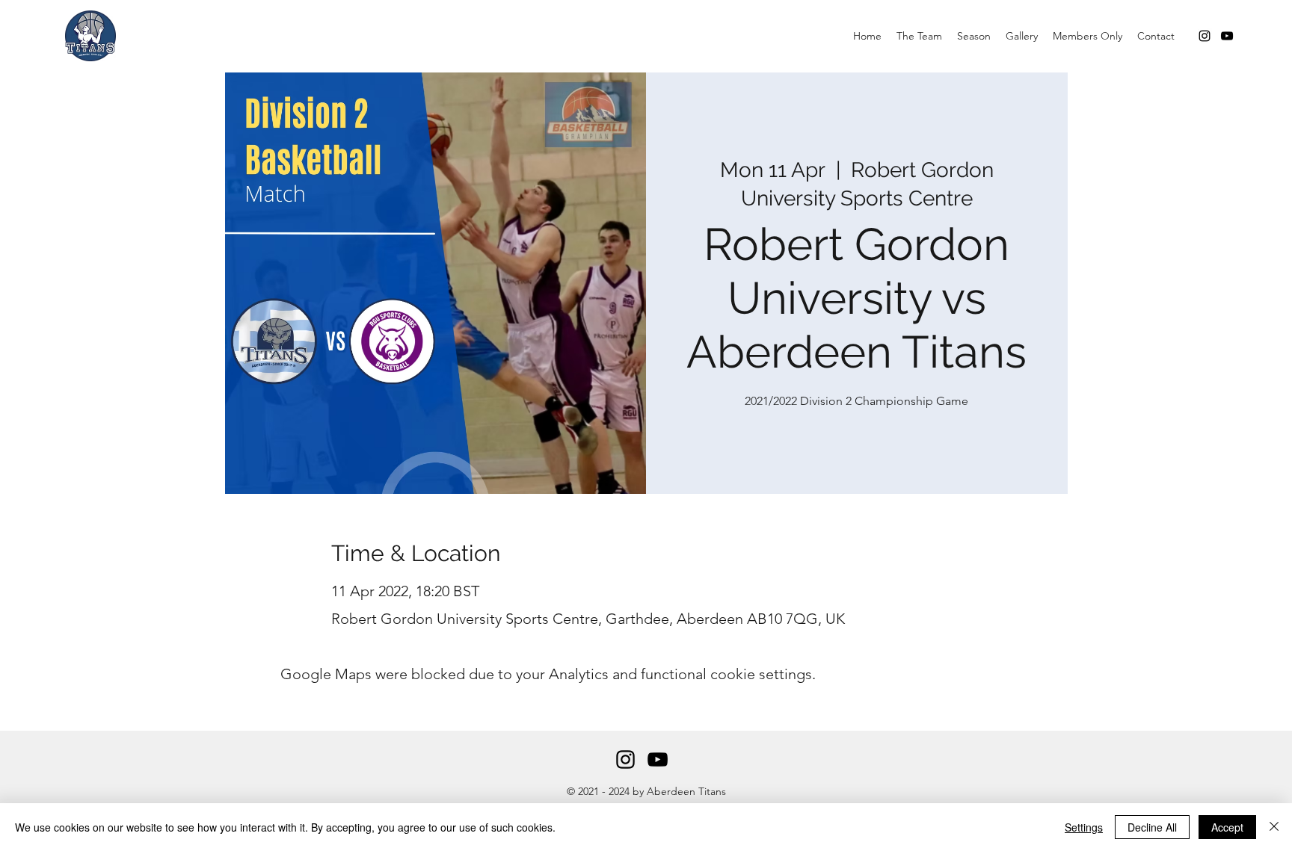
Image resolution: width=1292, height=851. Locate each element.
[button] (919, 36)
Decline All (1152, 827)
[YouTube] (1226, 35)
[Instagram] (1204, 35)
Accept (1227, 827)
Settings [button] (1084, 827)
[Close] (1274, 827)
